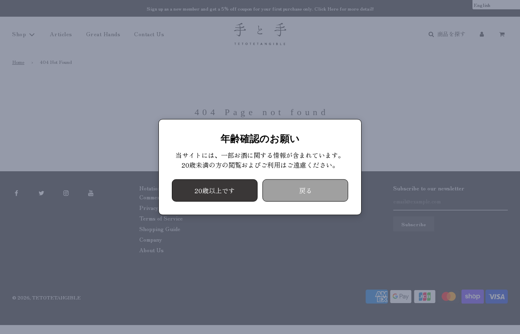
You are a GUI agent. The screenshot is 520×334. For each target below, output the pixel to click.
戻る (305, 190)
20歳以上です (215, 190)
